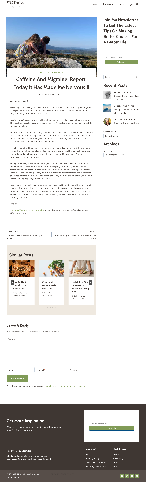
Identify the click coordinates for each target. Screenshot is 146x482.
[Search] (136, 77)
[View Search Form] (137, 4)
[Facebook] (122, 476)
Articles (116, 466)
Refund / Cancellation (96, 466)
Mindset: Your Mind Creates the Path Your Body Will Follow (126, 96)
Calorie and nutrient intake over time (49, 285)
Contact (116, 454)
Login (130, 4)
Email (42, 370)
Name (11, 370)
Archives (107, 151)
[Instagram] (127, 476)
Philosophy (118, 458)
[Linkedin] (132, 476)
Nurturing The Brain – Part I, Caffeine (27, 210)
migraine (45, 73)
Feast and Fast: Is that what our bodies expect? (20, 285)
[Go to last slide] (12, 282)
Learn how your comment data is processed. (65, 386)
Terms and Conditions (96, 462)
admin (44, 94)
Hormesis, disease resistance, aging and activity (25, 235)
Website (73, 370)
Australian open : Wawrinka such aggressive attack (75, 235)
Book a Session (106, 4)
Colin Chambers (21, 293)
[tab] (47, 307)
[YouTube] (137, 476)
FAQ (88, 454)
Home (94, 4)
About (116, 462)
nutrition (57, 73)
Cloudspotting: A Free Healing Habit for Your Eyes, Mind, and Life (126, 109)
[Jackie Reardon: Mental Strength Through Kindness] (107, 122)
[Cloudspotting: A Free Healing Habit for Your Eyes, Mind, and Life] (107, 108)
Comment (13, 339)
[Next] (90, 282)
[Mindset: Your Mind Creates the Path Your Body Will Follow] (107, 95)
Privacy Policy (92, 458)
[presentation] (22, 268)
